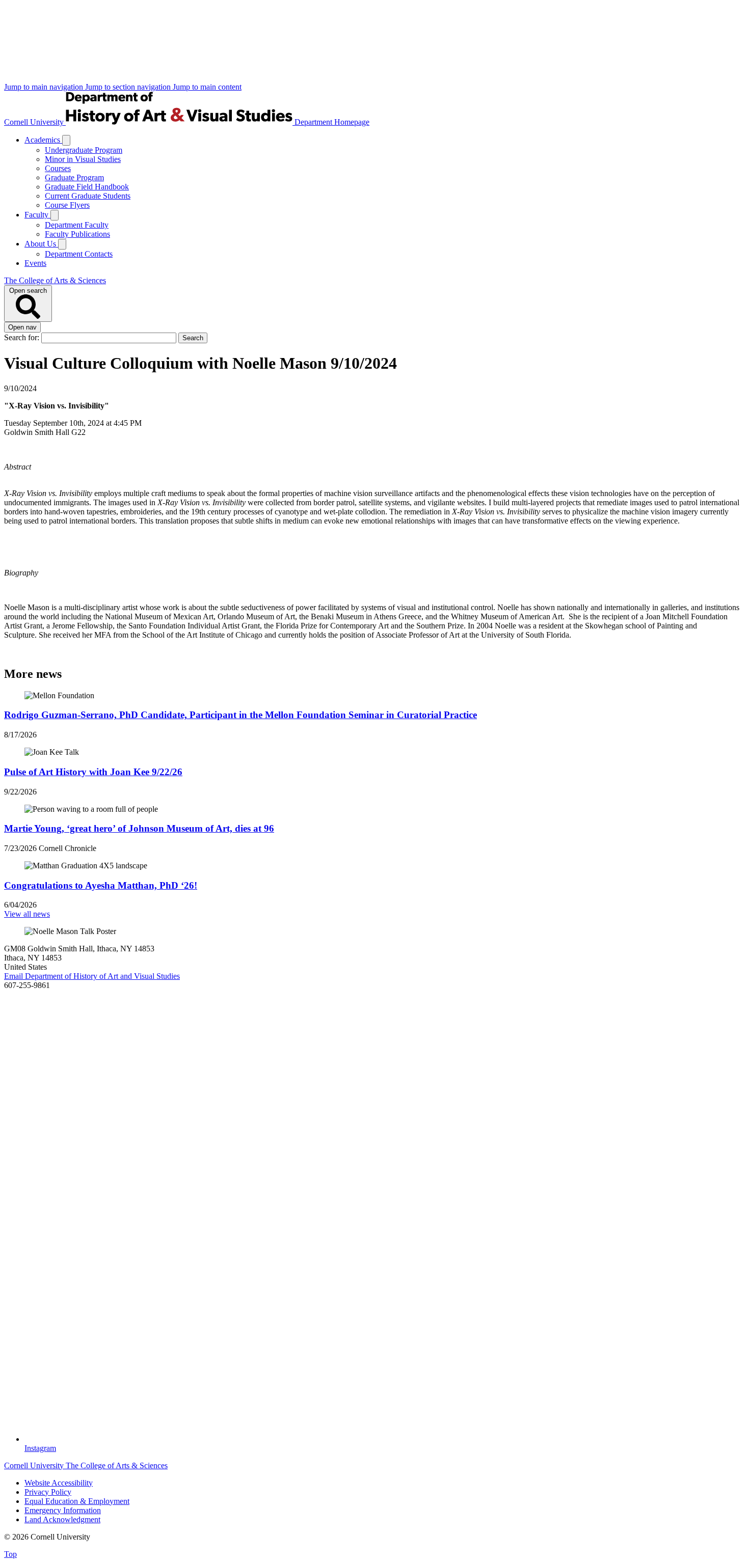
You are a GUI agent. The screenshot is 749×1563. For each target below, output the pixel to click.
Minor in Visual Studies (83, 159)
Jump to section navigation (129, 87)
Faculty (37, 214)
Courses (58, 168)
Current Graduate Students (87, 195)
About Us (41, 243)
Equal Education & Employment (76, 1501)
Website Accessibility (58, 1482)
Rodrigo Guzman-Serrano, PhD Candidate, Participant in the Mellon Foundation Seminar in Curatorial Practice (240, 714)
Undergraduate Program (83, 150)
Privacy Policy (47, 1492)
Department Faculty (77, 225)
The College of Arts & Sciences (55, 280)
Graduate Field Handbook (87, 186)
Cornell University (35, 122)
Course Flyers (67, 205)
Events (35, 263)
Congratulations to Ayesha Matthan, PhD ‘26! (100, 885)
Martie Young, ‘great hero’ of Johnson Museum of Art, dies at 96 (139, 828)
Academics (43, 139)
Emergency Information (62, 1510)
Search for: (22, 337)
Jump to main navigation (44, 87)
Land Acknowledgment (62, 1519)
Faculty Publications (77, 234)
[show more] (66, 140)
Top (10, 1554)
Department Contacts (79, 254)
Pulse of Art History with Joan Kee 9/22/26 (93, 771)
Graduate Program (74, 177)
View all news (27, 914)
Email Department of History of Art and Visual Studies (92, 976)
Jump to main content (207, 87)
